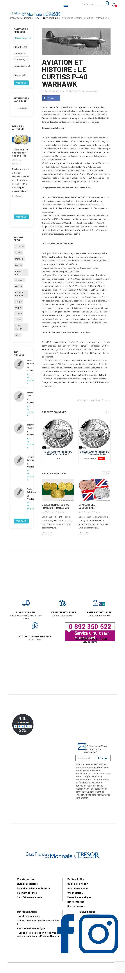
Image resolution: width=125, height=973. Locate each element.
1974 (17, 334)
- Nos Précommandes (28, 916)
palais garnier (18, 272)
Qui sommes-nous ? (77, 883)
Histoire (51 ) (21, 47)
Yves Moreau (28, 362)
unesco (18, 286)
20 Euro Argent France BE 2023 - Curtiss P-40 (94, 453)
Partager (51, 98)
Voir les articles (28, 377)
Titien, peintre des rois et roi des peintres (20, 152)
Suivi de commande (77, 888)
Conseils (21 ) (21, 75)
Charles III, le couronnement (88, 506)
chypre (18, 307)
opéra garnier (18, 327)
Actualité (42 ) (21, 59)
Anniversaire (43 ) (21, 67)
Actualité (106, 400)
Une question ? (75, 892)
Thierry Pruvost (28, 426)
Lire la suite (17, 196)
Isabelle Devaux (28, 458)
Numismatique (94, 400)
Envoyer (103, 758)
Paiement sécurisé (27, 892)
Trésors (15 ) (20, 53)
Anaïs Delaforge (28, 490)
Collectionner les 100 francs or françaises (55, 506)
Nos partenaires (76, 906)
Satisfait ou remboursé (29, 897)
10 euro (18, 313)
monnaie (19, 258)
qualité (18, 252)
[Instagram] (98, 952)
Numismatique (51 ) (21, 39)
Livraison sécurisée (27, 883)
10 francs (19, 246)
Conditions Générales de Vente (33, 888)
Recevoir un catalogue (79, 897)
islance (18, 264)
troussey (19, 280)
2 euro (18, 319)
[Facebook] (66, 952)
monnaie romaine (19, 293)
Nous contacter (75, 901)
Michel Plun (28, 394)
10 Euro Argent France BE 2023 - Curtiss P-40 (58, 453)
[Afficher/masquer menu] (65, 5)
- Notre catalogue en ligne (31, 928)
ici (103, 791)
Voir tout (21, 83)
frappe (18, 301)
